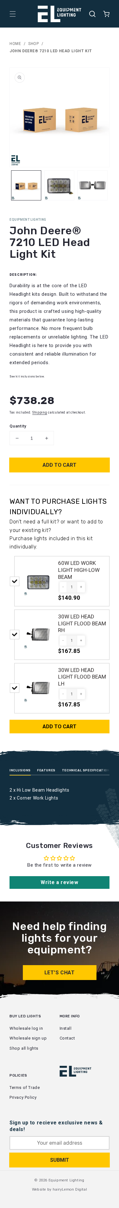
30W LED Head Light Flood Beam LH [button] (82, 677)
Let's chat (59, 973)
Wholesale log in (26, 1028)
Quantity (18, 426)
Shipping (39, 412)
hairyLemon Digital (70, 1189)
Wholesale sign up (28, 1038)
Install (66, 1028)
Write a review (59, 882)
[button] (13, 14)
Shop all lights (24, 1048)
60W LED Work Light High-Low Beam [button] (79, 570)
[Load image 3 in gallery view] (92, 185)
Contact (67, 1038)
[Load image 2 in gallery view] (59, 185)
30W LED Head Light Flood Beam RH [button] (82, 623)
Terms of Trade (25, 1087)
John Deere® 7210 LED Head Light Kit (51, 51)
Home (15, 43)
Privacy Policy (23, 1097)
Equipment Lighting (66, 1180)
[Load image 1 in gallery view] (26, 185)
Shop (33, 43)
